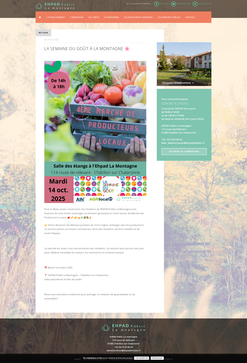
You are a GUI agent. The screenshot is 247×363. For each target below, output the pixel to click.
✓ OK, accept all (142, 358)
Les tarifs (93, 17)
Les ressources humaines (138, 17)
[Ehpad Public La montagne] (55, 6)
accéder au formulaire (184, 151)
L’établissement (56, 17)
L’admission (76, 17)
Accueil (40, 16)
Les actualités (204, 4)
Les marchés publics (169, 17)
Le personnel (111, 17)
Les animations (184, 4)
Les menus (164, 4)
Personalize (157, 358)
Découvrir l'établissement (176, 82)
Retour (43, 33)
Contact (190, 17)
